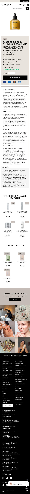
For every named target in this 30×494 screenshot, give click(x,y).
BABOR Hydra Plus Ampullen (8, 278)
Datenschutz (5, 398)
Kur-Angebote (5, 377)
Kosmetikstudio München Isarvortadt (7, 371)
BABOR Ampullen (18, 399)
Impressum (5, 402)
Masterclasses (5, 389)
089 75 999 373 (7, 463)
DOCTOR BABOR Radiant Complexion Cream (22, 212)
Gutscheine (5, 386)
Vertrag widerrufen (7, 405)
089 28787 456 (7, 416)
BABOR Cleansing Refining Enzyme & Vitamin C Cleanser (22, 231)
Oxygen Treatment (18, 381)
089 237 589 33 (7, 448)
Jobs (3, 391)
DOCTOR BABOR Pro (19, 401)
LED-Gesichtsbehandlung (20, 383)
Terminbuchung (24, 1)
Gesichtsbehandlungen (19, 368)
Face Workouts (18, 372)
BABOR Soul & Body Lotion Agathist (7, 262)
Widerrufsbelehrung (6, 400)
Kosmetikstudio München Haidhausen (7, 364)
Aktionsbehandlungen (19, 363)
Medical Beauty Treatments (20, 370)
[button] (24, 5)
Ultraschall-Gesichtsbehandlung (21, 379)
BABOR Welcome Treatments (20, 365)
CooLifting (17, 386)
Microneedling (18, 388)
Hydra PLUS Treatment (19, 374)
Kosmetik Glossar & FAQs (7, 384)
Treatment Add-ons (18, 390)
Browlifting (17, 395)
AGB (3, 395)
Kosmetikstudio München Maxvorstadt (7, 367)
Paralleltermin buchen (19, 397)
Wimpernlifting (18, 392)
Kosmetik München (18, 361)
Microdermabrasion (18, 377)
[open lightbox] (15, 21)
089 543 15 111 (7, 432)
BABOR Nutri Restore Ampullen (22, 262)
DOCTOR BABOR (18, 404)
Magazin (4, 393)
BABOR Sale (5, 380)
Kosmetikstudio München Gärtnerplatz (7, 375)
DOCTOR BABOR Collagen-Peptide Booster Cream (8, 231)
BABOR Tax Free (6, 382)
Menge (5, 73)
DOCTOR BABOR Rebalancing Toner (7, 212)
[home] (6, 5)
